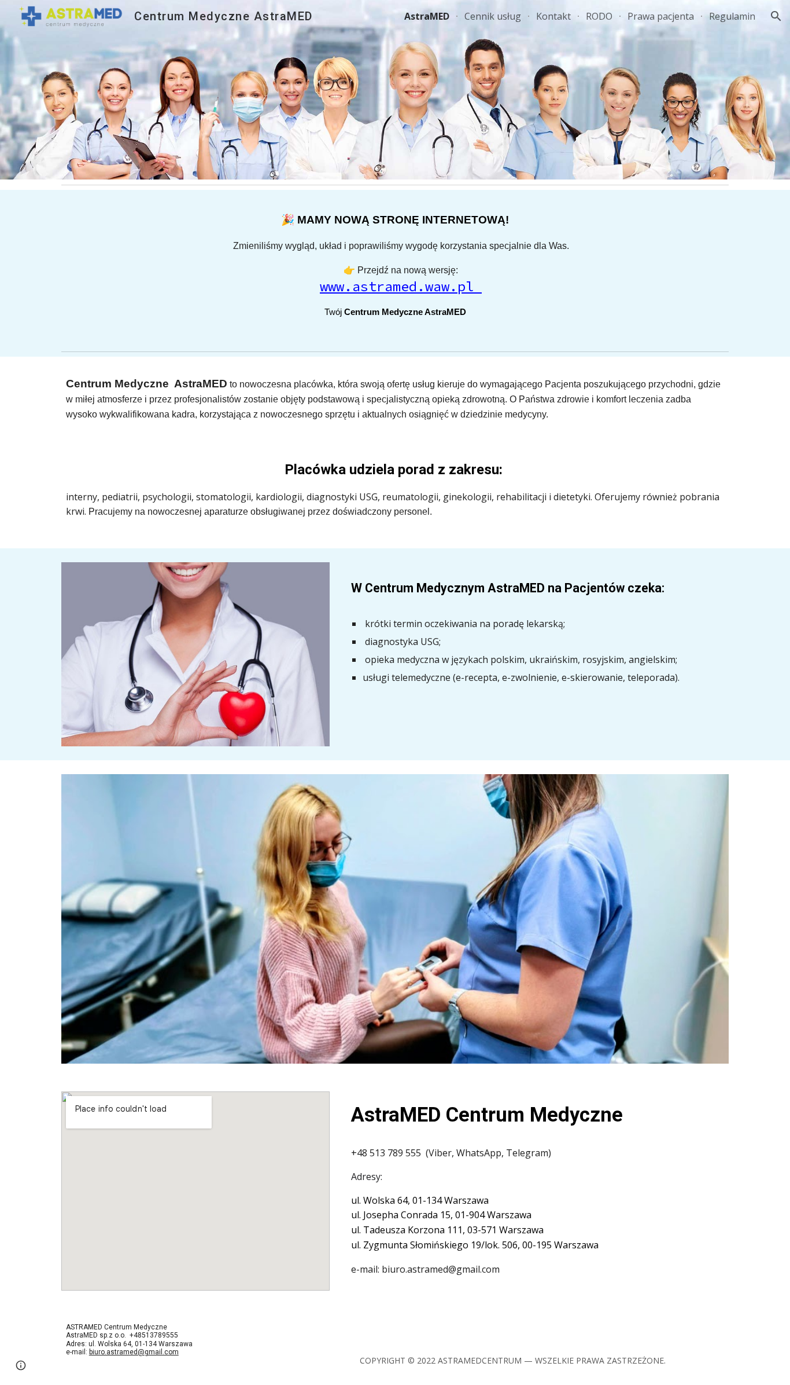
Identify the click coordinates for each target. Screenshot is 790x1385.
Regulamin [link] (732, 16)
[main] (395, 268)
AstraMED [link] (426, 16)
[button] (776, 16)
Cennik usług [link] (492, 16)
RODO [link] (599, 16)
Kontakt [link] (553, 16)
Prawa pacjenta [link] (660, 16)
